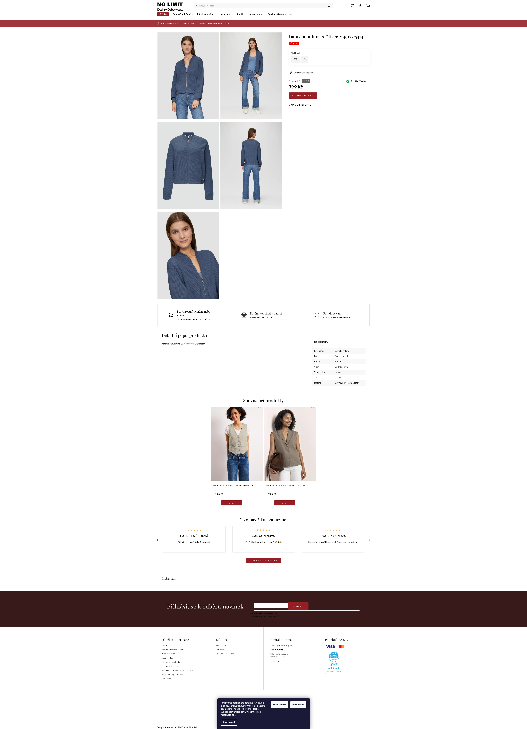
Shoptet (193, 727)
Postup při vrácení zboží (172, 650)
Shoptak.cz (170, 727)
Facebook (274, 661)
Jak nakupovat (168, 654)
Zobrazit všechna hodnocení (263, 560)
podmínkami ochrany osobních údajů (263, 616)
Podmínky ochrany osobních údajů (177, 670)
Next (370, 540)
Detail (231, 503)
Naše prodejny (168, 658)
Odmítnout (279, 704)
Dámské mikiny (342, 351)
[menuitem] (163, 14)
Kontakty (165, 645)
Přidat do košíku (305, 96)
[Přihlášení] (360, 6)
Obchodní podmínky (171, 666)
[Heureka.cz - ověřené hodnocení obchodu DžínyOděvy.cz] (347, 663)
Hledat (329, 5)
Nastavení (229, 722)
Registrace (221, 645)
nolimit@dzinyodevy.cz (281, 645)
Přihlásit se (298, 606)
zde (234, 715)
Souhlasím (298, 704)
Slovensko (166, 679)
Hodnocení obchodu (171, 662)
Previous (158, 540)
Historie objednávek (225, 654)
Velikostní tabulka (304, 72)
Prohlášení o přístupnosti (173, 674)
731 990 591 (276, 650)
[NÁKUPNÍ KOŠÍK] (367, 6)
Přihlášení (220, 650)
